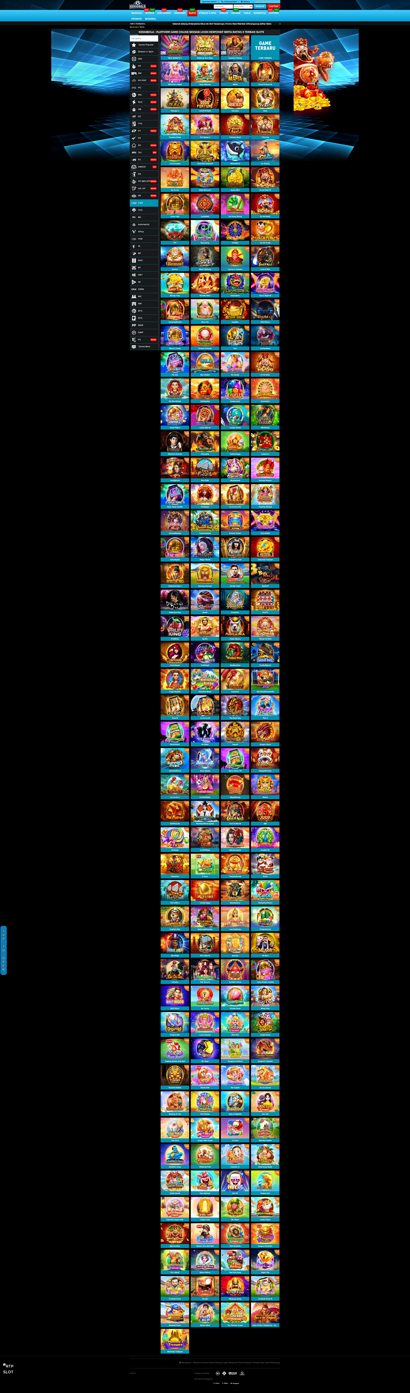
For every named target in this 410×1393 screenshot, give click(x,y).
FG (139, 339)
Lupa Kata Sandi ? (209, 1)
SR (139, 195)
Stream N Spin (207, 13)
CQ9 (140, 202)
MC (140, 296)
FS (139, 159)
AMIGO (142, 166)
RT (139, 267)
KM (140, 303)
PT (139, 130)
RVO (140, 260)
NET (140, 274)
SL (139, 246)
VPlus (141, 231)
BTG (140, 310)
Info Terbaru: (138, 24)
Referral (150, 18)
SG (139, 145)
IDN (140, 58)
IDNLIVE (223, 13)
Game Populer (146, 44)
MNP (140, 325)
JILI (140, 152)
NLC (140, 102)
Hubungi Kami (230, 1)
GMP (140, 332)
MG (140, 94)
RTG (140, 318)
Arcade (236, 13)
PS (139, 138)
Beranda (136, 13)
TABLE (247, 13)
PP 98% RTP (144, 181)
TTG (140, 123)
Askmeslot (143, 224)
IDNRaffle (260, 13)
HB (139, 109)
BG (139, 217)
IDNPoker (180, 13)
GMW (141, 289)
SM (139, 73)
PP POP (142, 80)
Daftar (273, 6)
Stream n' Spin (145, 51)
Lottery (274, 13)
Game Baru (144, 346)
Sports (149, 13)
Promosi (136, 18)
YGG (140, 210)
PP (139, 66)
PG (139, 87)
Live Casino (164, 13)
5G (139, 116)
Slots (192, 13)
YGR (140, 238)
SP (139, 282)
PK (139, 174)
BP (139, 253)
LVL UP (141, 188)
